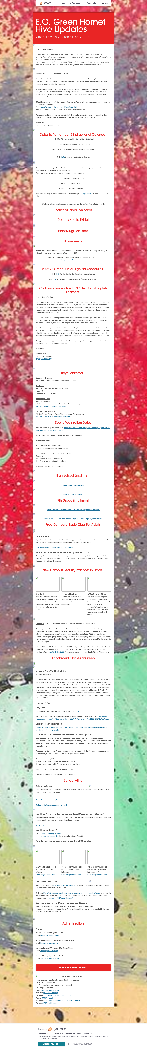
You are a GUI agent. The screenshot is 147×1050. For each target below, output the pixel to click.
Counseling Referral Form (45, 875)
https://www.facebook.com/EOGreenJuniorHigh (62, 1001)
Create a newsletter (51, 1044)
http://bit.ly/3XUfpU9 (56, 652)
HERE (55, 279)
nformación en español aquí (73, 494)
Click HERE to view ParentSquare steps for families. (55, 548)
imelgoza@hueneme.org (50, 990)
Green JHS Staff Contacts (73, 967)
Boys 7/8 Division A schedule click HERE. (51, 406)
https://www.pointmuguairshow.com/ (73, 260)
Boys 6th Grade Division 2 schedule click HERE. (53, 417)
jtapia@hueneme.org (43, 359)
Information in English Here (73, 485)
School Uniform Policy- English (47, 800)
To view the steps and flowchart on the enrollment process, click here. (73, 510)
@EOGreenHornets (49, 1003)
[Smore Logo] (45, 3)
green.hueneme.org (50, 993)
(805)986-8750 (47, 998)
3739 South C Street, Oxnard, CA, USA (58, 995)
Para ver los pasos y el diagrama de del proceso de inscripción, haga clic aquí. (73, 519)
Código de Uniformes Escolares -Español (51, 805)
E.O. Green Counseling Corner (64, 885)
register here (87, 194)
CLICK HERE (40, 825)
